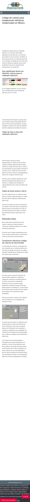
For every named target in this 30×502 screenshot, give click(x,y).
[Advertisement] (14, 38)
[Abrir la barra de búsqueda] (28, 12)
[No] (18, 500)
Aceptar (25, 496)
